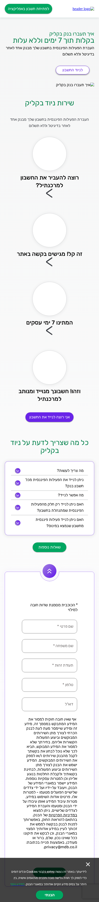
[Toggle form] (49, 571)
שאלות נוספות (49, 547)
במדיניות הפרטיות (63, 815)
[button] (83, 9)
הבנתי (50, 895)
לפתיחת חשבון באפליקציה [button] (28, 8)
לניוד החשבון (72, 70)
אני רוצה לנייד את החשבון (49, 417)
